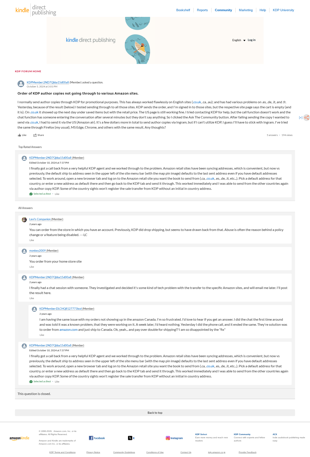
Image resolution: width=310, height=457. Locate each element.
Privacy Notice (93, 452)
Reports (202, 10)
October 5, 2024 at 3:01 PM (42, 86)
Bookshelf (183, 10)
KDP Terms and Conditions (62, 452)
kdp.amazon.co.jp (216, 452)
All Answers (25, 208)
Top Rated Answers (30, 147)
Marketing (246, 10)
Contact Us (186, 452)
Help (263, 10)
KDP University (283, 10)
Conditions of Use (155, 452)
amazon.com (68, 329)
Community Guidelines (124, 452)
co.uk (197, 102)
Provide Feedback (247, 452)
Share (41, 135)
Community (223, 10)
